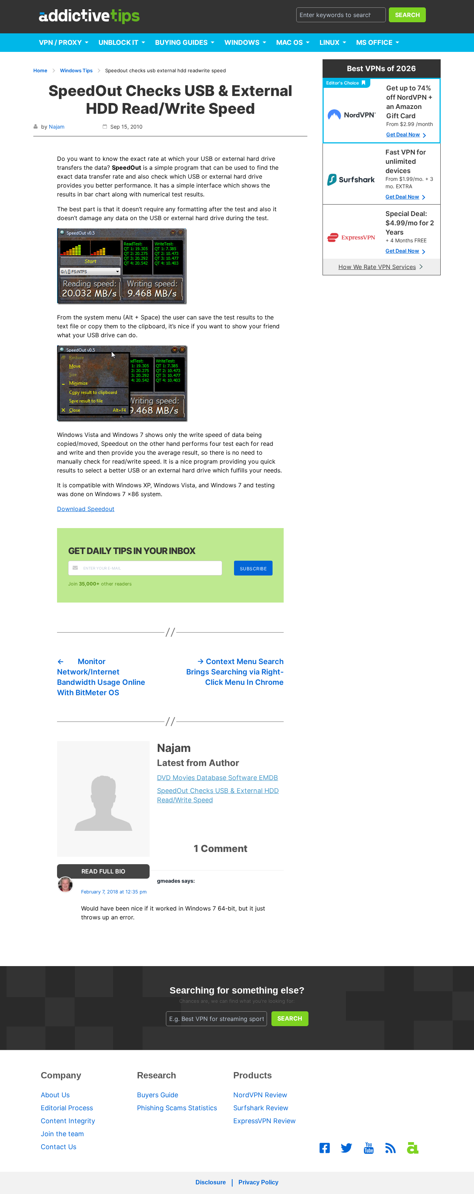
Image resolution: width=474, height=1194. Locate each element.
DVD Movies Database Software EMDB (217, 778)
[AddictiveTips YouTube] (369, 1148)
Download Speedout (85, 509)
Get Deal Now (403, 134)
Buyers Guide (157, 1095)
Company (61, 1075)
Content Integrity (68, 1121)
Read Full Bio (103, 871)
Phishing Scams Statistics (177, 1108)
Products (252, 1075)
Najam (56, 126)
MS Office (374, 42)
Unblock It (118, 42)
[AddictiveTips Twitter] (347, 1148)
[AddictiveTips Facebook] (325, 1148)
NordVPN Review (260, 1095)
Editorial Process (67, 1108)
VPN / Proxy (60, 42)
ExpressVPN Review (264, 1121)
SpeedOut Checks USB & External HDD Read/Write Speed (218, 795)
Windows (242, 42)
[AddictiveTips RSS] (391, 1148)
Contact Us (58, 1147)
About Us (55, 1095)
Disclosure (211, 1182)
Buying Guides (181, 42)
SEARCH (407, 15)
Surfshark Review (260, 1108)
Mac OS (289, 42)
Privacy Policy (258, 1182)
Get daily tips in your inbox (132, 550)
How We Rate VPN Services (377, 267)
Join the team (62, 1134)
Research (156, 1075)
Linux (330, 42)
